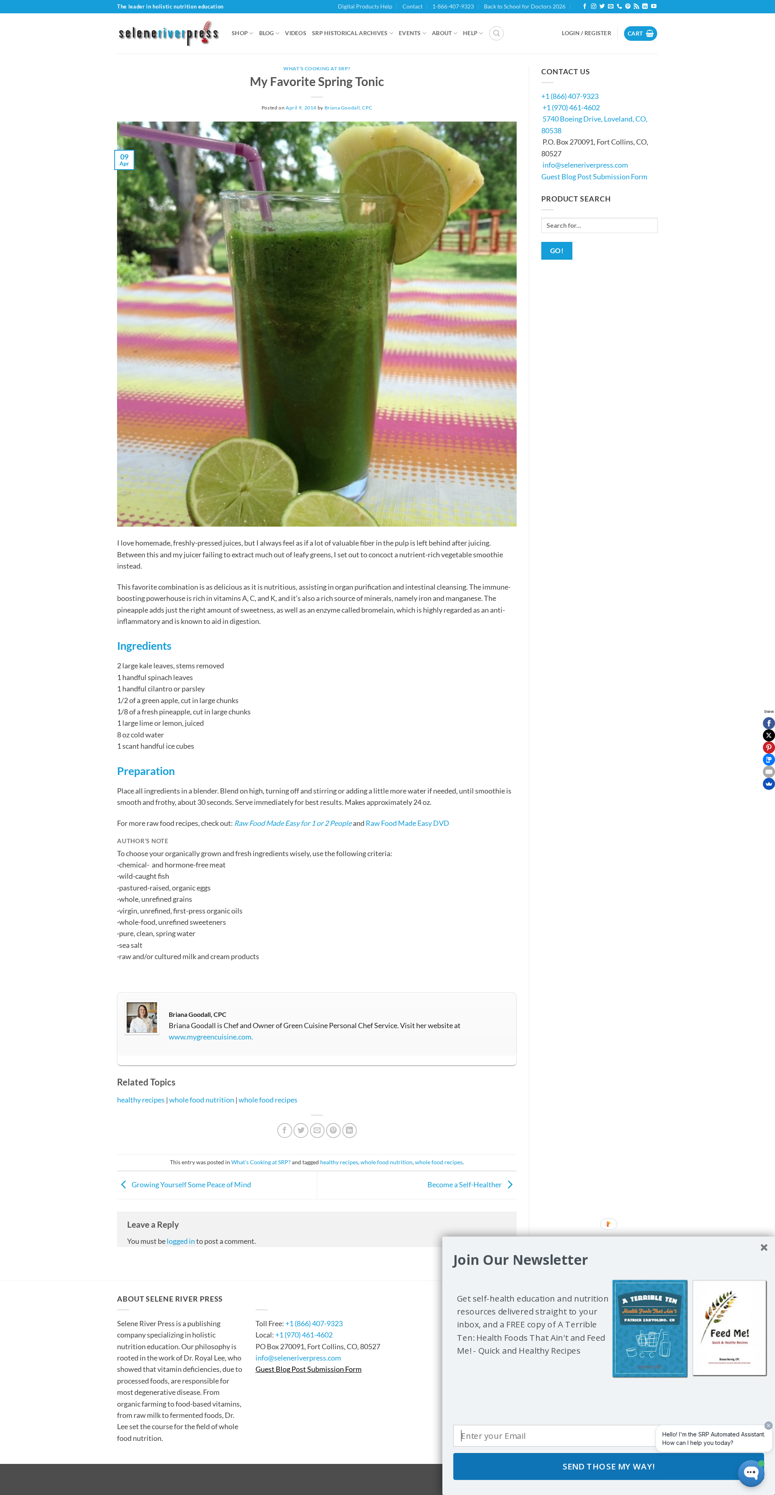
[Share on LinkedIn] (349, 1130)
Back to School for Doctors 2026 (525, 6)
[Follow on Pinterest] (627, 7)
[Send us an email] (610, 7)
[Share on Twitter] (300, 1130)
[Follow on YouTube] (653, 7)
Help (470, 32)
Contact (412, 6)
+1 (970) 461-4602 (571, 107)
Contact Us (280, 1298)
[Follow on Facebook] (584, 7)
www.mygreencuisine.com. (211, 1036)
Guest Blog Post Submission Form (594, 176)
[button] (496, 33)
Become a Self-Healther (465, 1184)
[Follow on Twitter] (602, 7)
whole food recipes (268, 1099)
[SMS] (769, 760)
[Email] (769, 772)
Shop (240, 32)
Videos (295, 32)
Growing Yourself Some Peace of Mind (190, 1184)
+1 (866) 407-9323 (570, 96)
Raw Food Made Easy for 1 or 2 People (293, 823)
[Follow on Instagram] (593, 7)
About (442, 32)
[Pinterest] (769, 747)
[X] (769, 735)
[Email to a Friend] (317, 1130)
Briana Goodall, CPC (349, 108)
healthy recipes (141, 1099)
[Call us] (619, 7)
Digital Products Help (365, 6)
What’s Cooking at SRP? (316, 68)
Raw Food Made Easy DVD (407, 823)
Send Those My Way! (609, 1466)
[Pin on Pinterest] (333, 1130)
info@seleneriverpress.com (585, 164)
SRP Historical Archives (350, 32)
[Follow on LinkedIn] (644, 7)
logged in (181, 1241)
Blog (266, 32)
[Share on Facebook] (284, 1130)
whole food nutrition (201, 1099)
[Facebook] (769, 723)
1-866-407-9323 (453, 6)
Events (410, 32)
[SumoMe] (769, 784)
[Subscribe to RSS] (636, 7)
